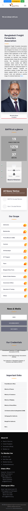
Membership (6, 231)
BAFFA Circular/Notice (15, 199)
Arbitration (6, 224)
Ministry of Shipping (9, 400)
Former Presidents (7, 444)
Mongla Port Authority (10, 421)
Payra (4, 263)
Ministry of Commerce (10, 394)
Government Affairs (8, 283)
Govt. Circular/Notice (14, 206)
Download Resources (8, 464)
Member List (6, 449)
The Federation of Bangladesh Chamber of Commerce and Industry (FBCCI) (14, 361)
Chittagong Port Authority (11, 416)
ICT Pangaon (6, 257)
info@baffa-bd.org (7, 481)
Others (5, 295)
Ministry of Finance (9, 389)
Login (22, 1)
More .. (6, 426)
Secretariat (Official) (8, 446)
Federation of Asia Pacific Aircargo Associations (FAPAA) (14, 356)
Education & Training (8, 289)
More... (22, 76)
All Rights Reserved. (16, 506)
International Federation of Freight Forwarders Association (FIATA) (14, 351)
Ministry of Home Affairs (10, 405)
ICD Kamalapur (7, 250)
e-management (16, 1)
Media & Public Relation (9, 276)
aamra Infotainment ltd (17, 508)
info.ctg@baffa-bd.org (8, 496)
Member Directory (7, 462)
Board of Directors (7, 441)
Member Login (6, 456)
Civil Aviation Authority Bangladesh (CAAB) (15, 410)
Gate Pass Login (7, 459)
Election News (7, 1)
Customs (5, 244)
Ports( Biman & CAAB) (9, 237)
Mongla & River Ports (8, 270)
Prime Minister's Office (10, 383)
